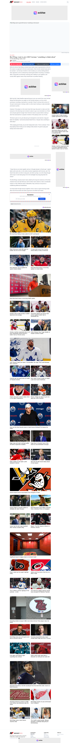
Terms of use (46, 736)
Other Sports (33, 737)
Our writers (46, 735)
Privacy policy (46, 737)
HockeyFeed (14, 60)
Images (32, 736)
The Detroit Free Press (17, 203)
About (45, 733)
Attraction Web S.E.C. (15, 738)
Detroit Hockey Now (65, 52)
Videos (32, 735)
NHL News (33, 733)
